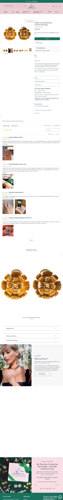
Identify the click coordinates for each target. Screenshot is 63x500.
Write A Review (47, 125)
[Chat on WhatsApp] (60, 497)
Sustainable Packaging (12, 340)
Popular (52, 134)
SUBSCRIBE (57, 484)
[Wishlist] (56, 6)
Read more (4, 172)
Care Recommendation (40, 81)
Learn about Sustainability (42, 374)
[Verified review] (10, 139)
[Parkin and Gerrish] (31, 6)
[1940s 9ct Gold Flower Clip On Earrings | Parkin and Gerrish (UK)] (5, 50)
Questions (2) (15, 125)
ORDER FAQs (10, 328)
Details (36, 77)
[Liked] (60, 139)
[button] (13, 12)
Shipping (25, 499)
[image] (8, 153)
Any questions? (38, 84)
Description (37, 60)
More (32, 240)
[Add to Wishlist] (61, 254)
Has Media (57, 134)
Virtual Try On (30, 21)
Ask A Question (56, 125)
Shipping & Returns (11, 336)
